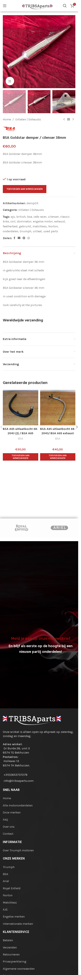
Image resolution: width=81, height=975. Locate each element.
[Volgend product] (73, 119)
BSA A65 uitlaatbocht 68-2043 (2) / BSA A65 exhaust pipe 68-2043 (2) (20, 433)
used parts (50, 231)
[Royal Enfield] (21, 527)
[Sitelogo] (37, 5)
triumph (25, 231)
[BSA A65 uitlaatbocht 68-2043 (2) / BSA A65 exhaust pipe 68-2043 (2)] (20, 407)
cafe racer (40, 216)
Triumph (9, 867)
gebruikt (25, 226)
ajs (13, 216)
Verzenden (10, 947)
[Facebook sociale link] (14, 238)
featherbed (10, 226)
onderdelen (10, 231)
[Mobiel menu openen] (4, 5)
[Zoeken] (65, 5)
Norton (53, 226)
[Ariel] (59, 527)
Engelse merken (14, 916)
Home (7, 119)
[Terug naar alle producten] (68, 119)
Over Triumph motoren (18, 850)
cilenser (53, 216)
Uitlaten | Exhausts (28, 119)
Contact (8, 833)
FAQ (5, 819)
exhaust (59, 221)
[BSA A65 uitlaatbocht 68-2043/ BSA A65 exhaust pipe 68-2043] (58, 407)
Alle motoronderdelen (18, 805)
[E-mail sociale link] (19, 238)
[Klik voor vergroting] (10, 81)
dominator (24, 221)
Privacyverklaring (14, 961)
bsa (29, 216)
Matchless (10, 902)
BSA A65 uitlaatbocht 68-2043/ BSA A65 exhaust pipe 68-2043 (57, 433)
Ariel (6, 881)
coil (12, 221)
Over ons (9, 826)
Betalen (8, 940)
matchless (40, 226)
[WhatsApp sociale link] (28, 238)
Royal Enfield (12, 888)
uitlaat (37, 231)
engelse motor (43, 221)
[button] (6, 52)
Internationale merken (18, 924)
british (21, 216)
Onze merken (12, 812)
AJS (5, 909)
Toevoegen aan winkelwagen (25, 189)
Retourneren (11, 954)
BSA (20, 438)
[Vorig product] (64, 119)
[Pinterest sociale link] (23, 238)
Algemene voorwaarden (19, 968)
